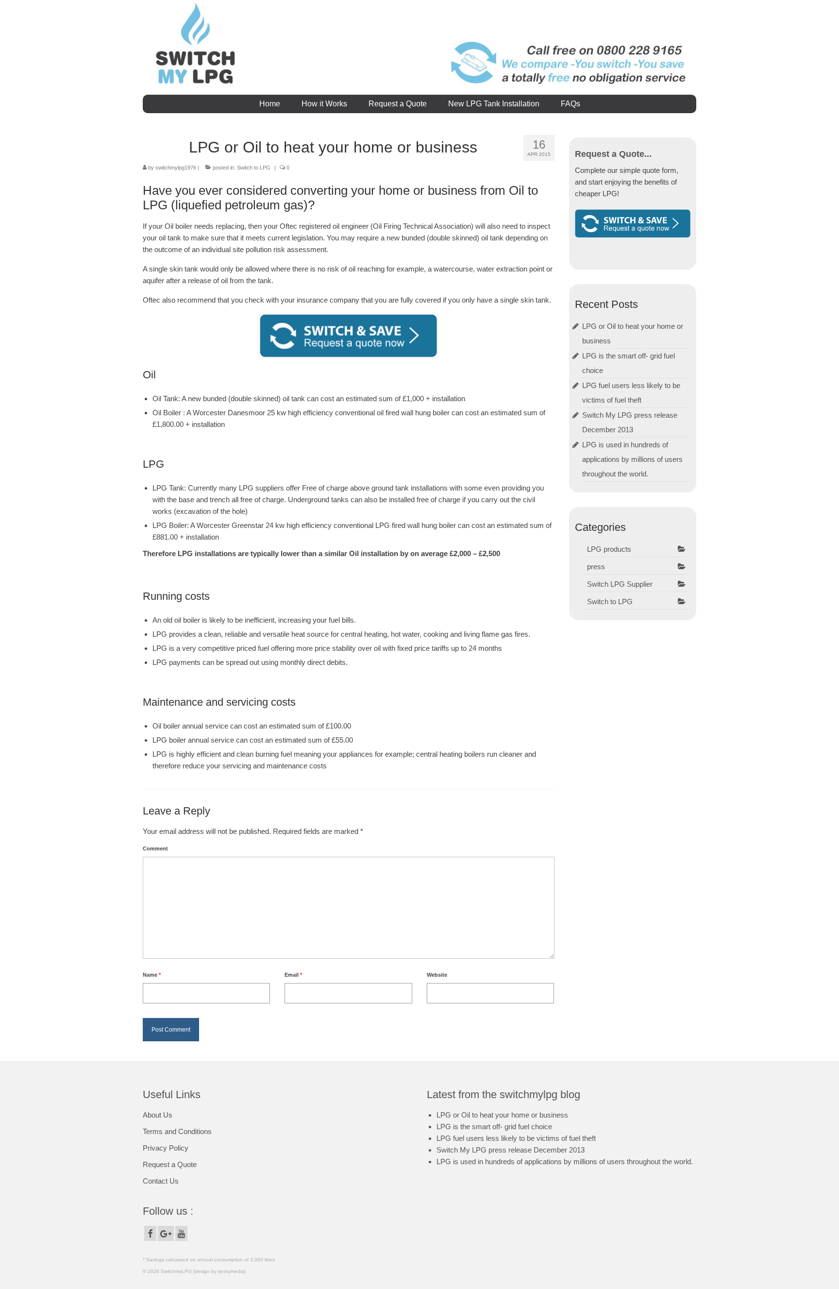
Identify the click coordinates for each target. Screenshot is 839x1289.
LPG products (609, 549)
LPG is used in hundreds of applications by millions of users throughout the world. (632, 459)
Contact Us (161, 1181)
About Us (157, 1115)
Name (152, 975)
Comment (155, 848)
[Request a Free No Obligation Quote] (633, 223)
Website (437, 975)
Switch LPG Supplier (620, 584)
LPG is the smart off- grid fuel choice (494, 1126)
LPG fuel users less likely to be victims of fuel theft (516, 1138)
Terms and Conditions (177, 1131)
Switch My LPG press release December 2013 (510, 1150)
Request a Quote (170, 1164)
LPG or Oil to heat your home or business (502, 1115)
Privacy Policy (165, 1148)
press (596, 566)
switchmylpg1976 (175, 167)
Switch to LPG (253, 167)
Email (293, 975)
